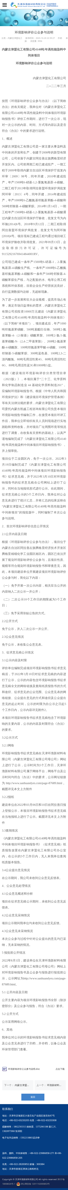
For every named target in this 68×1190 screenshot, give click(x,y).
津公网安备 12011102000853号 (35, 1183)
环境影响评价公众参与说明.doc (24, 1069)
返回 (33, 1097)
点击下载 (60, 1069)
